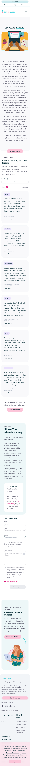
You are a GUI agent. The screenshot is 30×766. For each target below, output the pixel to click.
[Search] (15, 5)
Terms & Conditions (12, 753)
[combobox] (15, 181)
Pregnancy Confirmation (22, 721)
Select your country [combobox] (11, 537)
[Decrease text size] (3, 5)
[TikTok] (19, 706)
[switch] (5, 544)
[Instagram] (7, 706)
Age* (5, 522)
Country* (6, 535)
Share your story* (9, 550)
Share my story (15, 151)
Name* (6, 528)
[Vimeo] (15, 706)
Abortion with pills (20, 727)
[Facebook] (3, 706)
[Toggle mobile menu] (26, 11)
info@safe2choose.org (8, 702)
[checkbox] (5, 567)
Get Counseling (15, 698)
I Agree (15, 762)
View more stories (15, 409)
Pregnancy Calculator (21, 724)
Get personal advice (12, 637)
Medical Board (5, 722)
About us (4, 719)
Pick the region (5, 179)
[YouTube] (11, 706)
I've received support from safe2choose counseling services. (15, 544)
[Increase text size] (10, 5)
